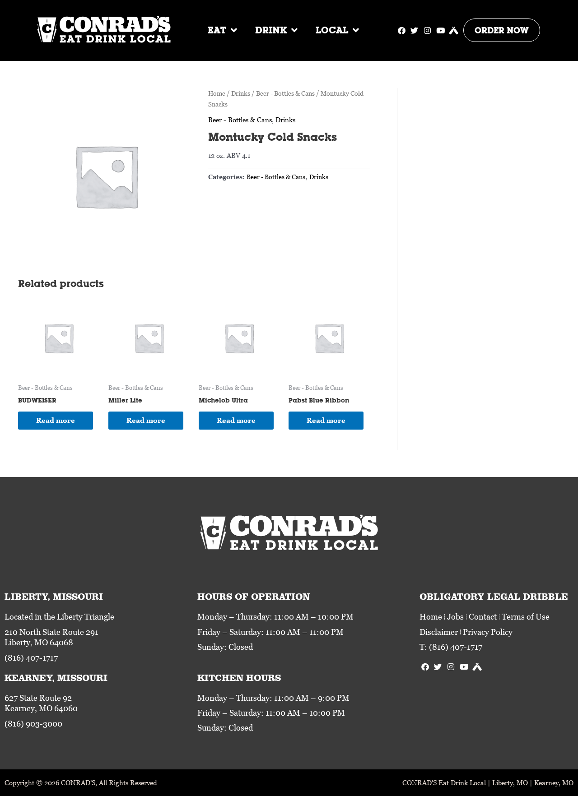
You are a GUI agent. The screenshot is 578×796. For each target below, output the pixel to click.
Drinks (240, 93)
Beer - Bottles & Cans (285, 93)
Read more (55, 420)
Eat (217, 30)
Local (332, 30)
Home (216, 93)
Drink (271, 30)
